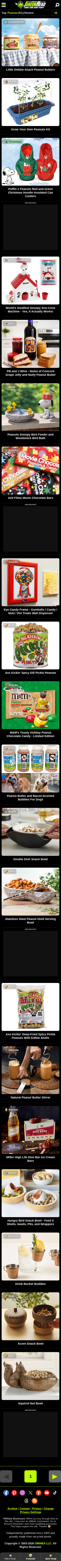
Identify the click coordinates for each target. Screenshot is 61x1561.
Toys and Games (17, 260)
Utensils (12, 1050)
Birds (10, 387)
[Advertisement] (30, 227)
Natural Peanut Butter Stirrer (30, 1097)
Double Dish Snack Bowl (30, 859)
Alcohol (11, 1109)
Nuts (9, 625)
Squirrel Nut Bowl (30, 1403)
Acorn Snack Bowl (30, 1343)
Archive (12, 1508)
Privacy (37, 1508)
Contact (25, 1508)
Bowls (10, 811)
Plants (10, 81)
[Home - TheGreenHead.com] (30, 5)
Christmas (13, 141)
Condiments (14, 22)
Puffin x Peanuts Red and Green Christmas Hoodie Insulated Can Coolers (30, 192)
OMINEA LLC (43, 1543)
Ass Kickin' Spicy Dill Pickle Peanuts (30, 672)
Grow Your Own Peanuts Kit (30, 129)
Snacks (11, 450)
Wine (10, 323)
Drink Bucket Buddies (30, 1284)
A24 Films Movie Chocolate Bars (30, 497)
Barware (12, 1236)
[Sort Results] (55, 13)
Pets (9, 748)
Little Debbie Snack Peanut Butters (30, 69)
